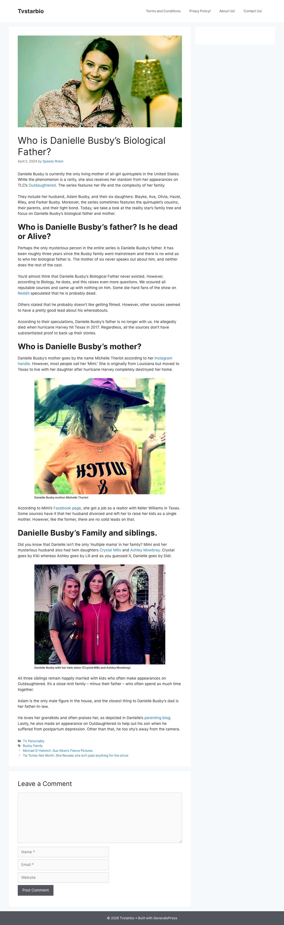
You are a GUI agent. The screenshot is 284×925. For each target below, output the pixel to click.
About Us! (227, 11)
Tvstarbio (31, 11)
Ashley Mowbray (145, 550)
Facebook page (67, 508)
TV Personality (33, 741)
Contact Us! (253, 11)
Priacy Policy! (200, 11)
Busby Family (33, 746)
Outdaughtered (42, 185)
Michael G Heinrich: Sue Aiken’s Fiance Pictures (58, 750)
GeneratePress (165, 918)
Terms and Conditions (163, 11)
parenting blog (157, 718)
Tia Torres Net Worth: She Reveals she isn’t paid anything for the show (75, 755)
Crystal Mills (110, 550)
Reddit (24, 293)
